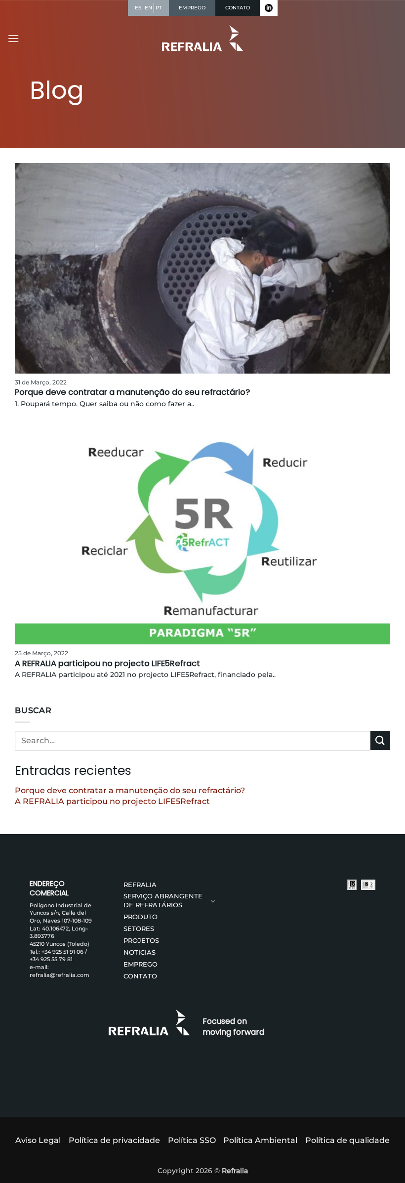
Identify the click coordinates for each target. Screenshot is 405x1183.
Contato (140, 976)
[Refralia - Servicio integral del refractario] (202, 38)
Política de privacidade (114, 1140)
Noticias (139, 952)
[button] (13, 38)
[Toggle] (213, 901)
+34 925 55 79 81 (51, 959)
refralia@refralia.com (59, 975)
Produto (140, 917)
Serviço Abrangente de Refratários (162, 900)
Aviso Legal (38, 1140)
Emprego (140, 964)
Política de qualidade (347, 1140)
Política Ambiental (260, 1140)
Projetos (141, 940)
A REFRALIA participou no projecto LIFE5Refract (112, 801)
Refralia (140, 884)
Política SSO (192, 1140)
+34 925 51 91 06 (62, 951)
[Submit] (380, 740)
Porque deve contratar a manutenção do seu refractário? (130, 790)
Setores (138, 928)
